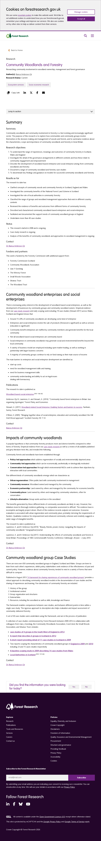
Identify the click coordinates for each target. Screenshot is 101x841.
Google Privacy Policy (52, 822)
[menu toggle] (92, 35)
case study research (22, 311)
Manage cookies (81, 12)
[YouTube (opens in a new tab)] (28, 804)
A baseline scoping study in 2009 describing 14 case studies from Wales (41, 651)
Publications (11, 725)
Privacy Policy (55, 753)
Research (9, 721)
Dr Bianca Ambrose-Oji (15, 246)
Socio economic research (39, 85)
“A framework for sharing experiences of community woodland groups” (55, 577)
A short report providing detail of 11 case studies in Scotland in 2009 (40, 640)
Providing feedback (58, 749)
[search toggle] (85, 35)
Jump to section (14, 111)
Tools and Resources (14, 729)
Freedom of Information (60, 733)
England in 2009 (78, 644)
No (86, 687)
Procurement (55, 741)
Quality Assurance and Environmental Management (71, 737)
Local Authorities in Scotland (22, 655)
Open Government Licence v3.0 (52, 817)
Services (9, 733)
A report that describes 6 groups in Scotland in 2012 (33, 636)
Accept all (81, 19)
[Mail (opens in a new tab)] (43, 92)
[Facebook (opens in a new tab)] (37, 92)
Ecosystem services (16, 85)
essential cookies (24, 15)
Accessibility (55, 757)
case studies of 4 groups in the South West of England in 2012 (37, 632)
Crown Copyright (57, 725)
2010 (91, 644)
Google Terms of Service (75, 822)
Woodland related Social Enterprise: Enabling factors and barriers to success (51, 407)
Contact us (10, 741)
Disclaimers (55, 729)
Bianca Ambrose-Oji (24, 74)
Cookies (53, 761)
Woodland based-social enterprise (20, 394)
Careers (9, 737)
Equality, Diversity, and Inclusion (63, 721)
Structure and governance (60, 745)
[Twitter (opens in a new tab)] (31, 92)
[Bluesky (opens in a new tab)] (21, 804)
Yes (73, 687)
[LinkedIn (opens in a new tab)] (25, 92)
